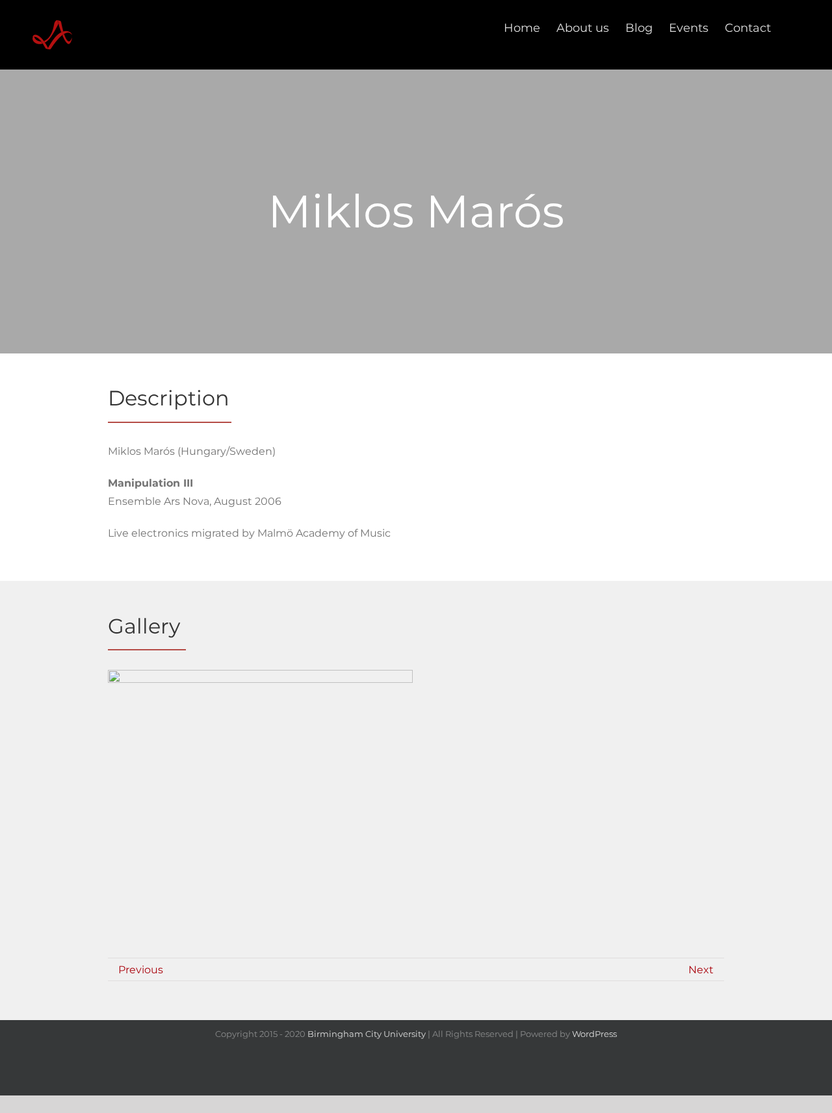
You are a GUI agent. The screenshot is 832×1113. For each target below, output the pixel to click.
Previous (140, 970)
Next (701, 970)
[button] (791, 27)
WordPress (594, 1034)
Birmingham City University (366, 1034)
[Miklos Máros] (260, 860)
